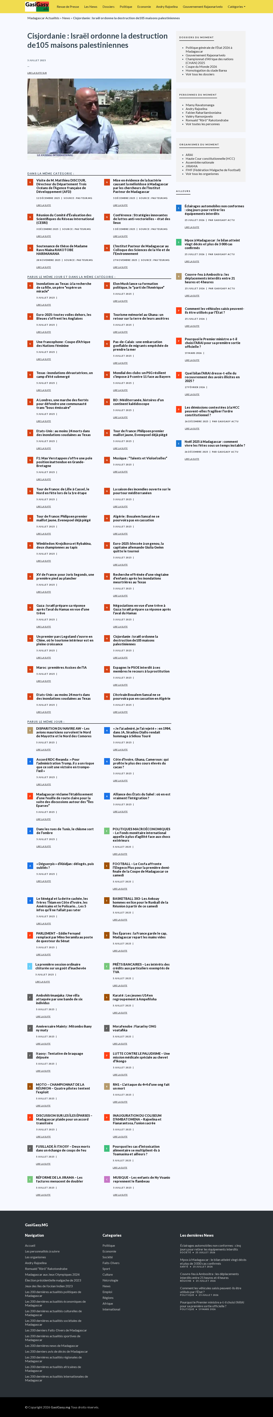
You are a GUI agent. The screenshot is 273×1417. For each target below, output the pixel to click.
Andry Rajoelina (167, 6)
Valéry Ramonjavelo (199, 116)
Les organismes (35, 1257)
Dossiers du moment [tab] (196, 37)
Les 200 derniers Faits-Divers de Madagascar (56, 1330)
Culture (108, 1274)
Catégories (235, 6)
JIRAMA (192, 166)
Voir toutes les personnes (203, 124)
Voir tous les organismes (202, 174)
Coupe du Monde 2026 (201, 66)
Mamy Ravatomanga (200, 105)
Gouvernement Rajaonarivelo (203, 6)
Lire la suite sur (37, 72)
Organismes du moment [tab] (199, 144)
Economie (144, 6)
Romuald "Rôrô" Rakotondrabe (207, 120)
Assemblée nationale (200, 162)
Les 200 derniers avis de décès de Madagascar (56, 1351)
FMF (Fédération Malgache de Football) (213, 170)
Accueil (30, 1245)
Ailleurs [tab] (183, 191)
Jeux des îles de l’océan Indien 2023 (49, 1286)
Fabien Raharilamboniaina (203, 112)
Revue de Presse (68, 6)
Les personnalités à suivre (42, 1251)
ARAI (189, 155)
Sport (106, 1268)
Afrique (108, 1303)
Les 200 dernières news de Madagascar (52, 1345)
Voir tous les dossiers (200, 74)
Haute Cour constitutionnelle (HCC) (210, 158)
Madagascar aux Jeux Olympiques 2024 (52, 1274)
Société (108, 1257)
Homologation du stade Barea (206, 70)
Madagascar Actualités (43, 18)
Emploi (107, 1292)
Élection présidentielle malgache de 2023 (53, 1280)
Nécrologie (110, 1280)
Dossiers (109, 6)
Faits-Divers (111, 1263)
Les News (90, 6)
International (111, 1309)
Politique (126, 6)
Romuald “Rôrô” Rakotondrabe (46, 1268)
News (66, 18)
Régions (108, 1297)
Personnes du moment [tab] (198, 94)
